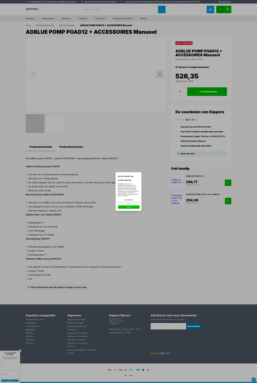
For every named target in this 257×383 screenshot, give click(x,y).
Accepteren (129, 207)
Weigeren (128, 203)
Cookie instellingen (128, 199)
